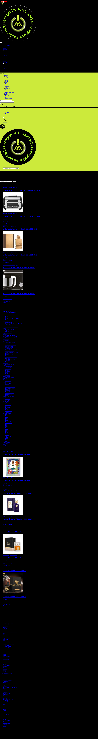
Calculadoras (8, 383)
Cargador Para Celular (10, 335)
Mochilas (7, 384)
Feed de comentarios (7, 657)
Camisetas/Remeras (9, 351)
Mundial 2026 (8, 381)
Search (4, 166)
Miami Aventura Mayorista (6, 673)
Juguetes (7, 340)
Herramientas (8, 353)
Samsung (7, 86)
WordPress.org (6, 659)
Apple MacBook (8, 367)
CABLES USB (6, 330)
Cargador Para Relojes (10, 397)
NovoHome (7, 355)
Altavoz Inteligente (9, 346)
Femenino (7, 94)
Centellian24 (8, 405)
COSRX (7, 406)
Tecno (6, 437)
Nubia (6, 429)
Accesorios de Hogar (9, 343)
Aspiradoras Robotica (9, 348)
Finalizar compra (6, 45)
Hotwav (7, 419)
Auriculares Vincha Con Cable (11, 327)
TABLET (5, 87)
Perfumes (5, 93)
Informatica (5, 365)
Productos (5, 55)
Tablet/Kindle (8, 436)
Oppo (6, 430)
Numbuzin (7, 409)
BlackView (7, 414)
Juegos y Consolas (6, 376)
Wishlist (4, 671)
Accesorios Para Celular (8, 311)
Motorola (7, 81)
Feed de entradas (6, 656)
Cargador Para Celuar (7, 333)
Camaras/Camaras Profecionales (12, 315)
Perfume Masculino (9, 393)
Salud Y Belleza (8, 98)
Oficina (4, 382)
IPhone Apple (8, 421)
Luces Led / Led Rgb (9, 364)
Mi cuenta (5, 49)
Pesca (6, 319)
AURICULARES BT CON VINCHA (13, 323)
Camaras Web (8, 369)
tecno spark (7, 88)
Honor (6, 418)
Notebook (7, 373)
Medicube (7, 408)
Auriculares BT (8, 322)
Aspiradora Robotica (9, 347)
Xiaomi (6, 89)
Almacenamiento (8, 366)
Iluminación (5, 363)
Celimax (7, 403)
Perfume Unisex (6, 226)
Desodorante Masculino (10, 388)
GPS (6, 317)
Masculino (7, 95)
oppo (6, 82)
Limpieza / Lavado (9, 354)
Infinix (6, 80)
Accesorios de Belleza (10, 342)
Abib (6, 76)
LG (6, 425)
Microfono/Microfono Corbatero (12, 318)
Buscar (17, 168)
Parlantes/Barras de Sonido (11, 357)
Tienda (4, 48)
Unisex (15, 226)
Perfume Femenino (9, 391)
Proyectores (7, 375)
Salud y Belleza (6, 97)
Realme (7, 85)
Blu (6, 415)
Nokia (6, 427)
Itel (6, 424)
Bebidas (4, 328)
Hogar (17, 187)
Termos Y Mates (6, 442)
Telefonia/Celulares (7, 77)
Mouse (6, 372)
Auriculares (5, 75)
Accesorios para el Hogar (10, 345)
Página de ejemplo (6, 667)
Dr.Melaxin (7, 407)
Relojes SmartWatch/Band (8, 396)
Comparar (5, 225)
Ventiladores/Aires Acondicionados (12, 361)
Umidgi (7, 438)
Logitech (7, 370)
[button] (5, 738)
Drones (6, 316)
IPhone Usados (8, 423)
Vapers (4, 444)
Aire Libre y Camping (7, 313)
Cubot (6, 417)
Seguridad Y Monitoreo (10, 359)
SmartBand (7, 399)
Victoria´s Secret (8, 412)
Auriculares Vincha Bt (10, 325)
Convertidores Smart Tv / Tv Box (10, 336)
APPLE (7, 79)
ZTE (6, 441)
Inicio (4, 44)
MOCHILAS (5, 378)
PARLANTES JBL (9, 92)
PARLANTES (6, 91)
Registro (4, 654)
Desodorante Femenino (10, 387)
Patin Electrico (8, 358)
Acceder (4, 655)
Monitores (7, 371)
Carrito (4, 46)
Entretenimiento (6, 339)
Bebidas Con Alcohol (9, 329)
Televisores (7, 360)
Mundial (4, 379)
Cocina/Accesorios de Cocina (9, 187)
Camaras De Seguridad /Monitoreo (12, 349)
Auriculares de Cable (9, 324)
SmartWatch (7, 400)
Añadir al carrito (6, 223)
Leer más (5, 488)
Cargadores (5, 334)
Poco (6, 83)
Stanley (6, 443)
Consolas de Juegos (9, 377)
